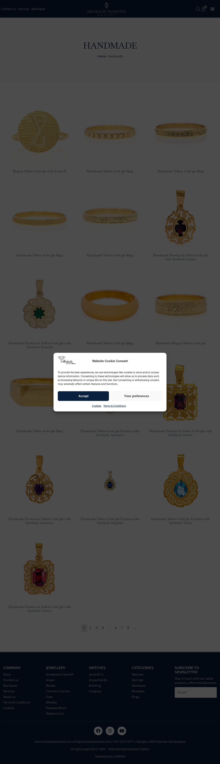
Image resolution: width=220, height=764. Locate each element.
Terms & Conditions (114, 405)
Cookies (96, 405)
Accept (83, 396)
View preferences (136, 396)
